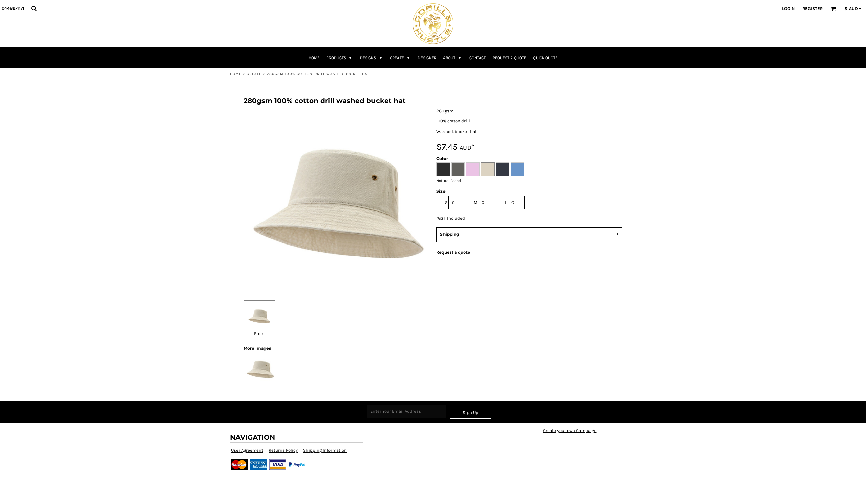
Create (254, 74)
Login (788, 8)
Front (259, 333)
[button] (34, 8)
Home (235, 74)
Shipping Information (325, 450)
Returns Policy (283, 450)
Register (812, 8)
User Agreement (247, 450)
